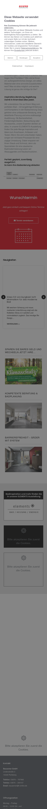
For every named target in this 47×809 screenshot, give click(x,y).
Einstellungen (24, 58)
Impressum (29, 66)
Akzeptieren (36, 58)
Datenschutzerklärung (30, 48)
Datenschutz (17, 66)
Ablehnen (10, 58)
